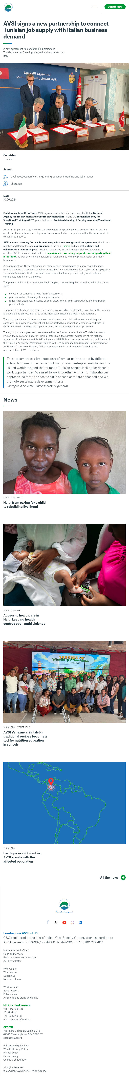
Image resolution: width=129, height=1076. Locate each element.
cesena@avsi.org (12, 1037)
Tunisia (7, 159)
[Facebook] (48, 923)
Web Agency (39, 1070)
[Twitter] (56, 923)
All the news (109, 877)
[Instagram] (72, 923)
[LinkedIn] (80, 923)
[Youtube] (64, 923)
